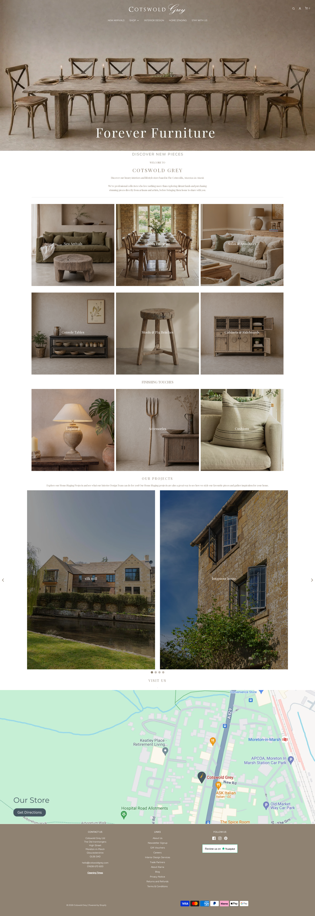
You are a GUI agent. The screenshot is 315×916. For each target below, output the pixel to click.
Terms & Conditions (157, 886)
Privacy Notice (157, 876)
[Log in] (300, 8)
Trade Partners (157, 862)
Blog (157, 871)
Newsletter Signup (157, 843)
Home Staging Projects (71, 485)
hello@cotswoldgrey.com (95, 862)
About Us (157, 838)
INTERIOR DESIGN (154, 20)
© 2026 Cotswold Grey (76, 905)
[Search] (293, 8)
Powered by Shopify (97, 905)
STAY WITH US (199, 20)
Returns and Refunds (157, 881)
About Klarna (157, 867)
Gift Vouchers (157, 847)
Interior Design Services (157, 857)
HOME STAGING (178, 20)
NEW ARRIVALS (116, 20)
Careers (157, 852)
